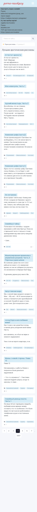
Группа (27, 93)
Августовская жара (13, 291)
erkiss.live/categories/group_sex (12, 13)
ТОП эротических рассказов (11, 30)
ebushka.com (5, 27)
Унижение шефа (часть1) (15, 166)
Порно (3, 11)
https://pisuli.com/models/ (10, 32)
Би (7, 309)
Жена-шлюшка (20, 155)
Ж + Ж (32, 124)
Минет (12, 309)
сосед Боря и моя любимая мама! (16, 321)
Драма (9, 213)
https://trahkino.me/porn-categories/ (14, 18)
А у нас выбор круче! (9, 20)
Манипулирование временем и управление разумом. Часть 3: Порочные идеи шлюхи (17, 257)
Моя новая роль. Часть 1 (15, 86)
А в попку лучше (11, 93)
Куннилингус (31, 421)
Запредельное (23, 124)
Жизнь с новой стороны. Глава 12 (17, 359)
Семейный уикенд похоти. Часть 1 (16, 400)
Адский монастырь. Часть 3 (16, 103)
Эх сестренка (10, 195)
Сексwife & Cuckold (12, 388)
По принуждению (30, 347)
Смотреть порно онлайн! (10, 9)
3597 (18, 436)
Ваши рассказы (22, 309)
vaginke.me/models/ (8, 23)
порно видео (5, 16)
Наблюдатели (24, 213)
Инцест (9, 75)
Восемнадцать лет (19, 75)
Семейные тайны (12, 224)
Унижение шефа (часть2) (15, 135)
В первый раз (31, 75)
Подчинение (10, 155)
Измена (9, 347)
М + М (20, 93)
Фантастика (25, 280)
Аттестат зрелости (13, 55)
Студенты (16, 280)
